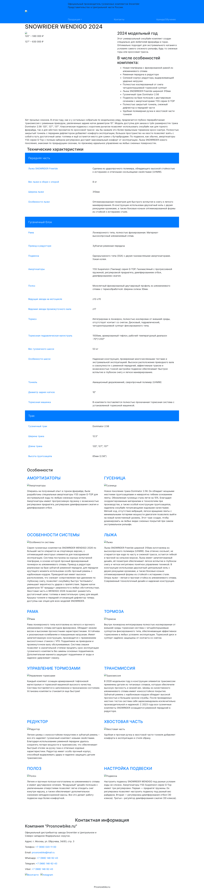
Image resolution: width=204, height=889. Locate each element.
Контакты (119, 19)
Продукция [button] (74, 19)
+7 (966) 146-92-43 (47, 858)
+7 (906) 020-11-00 (78, 10)
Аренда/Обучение (166, 19)
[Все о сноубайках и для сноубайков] (42, 11)
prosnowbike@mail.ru (79, 13)
